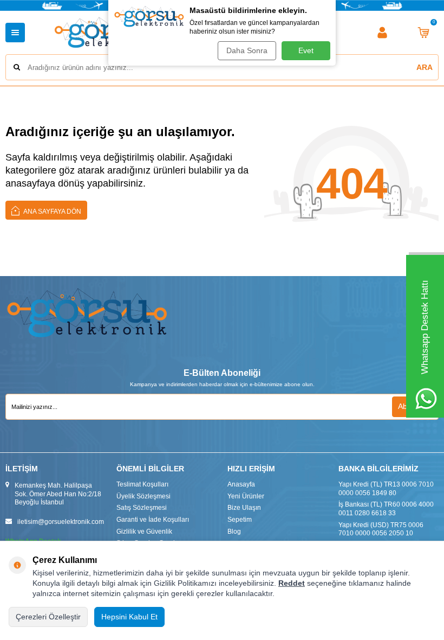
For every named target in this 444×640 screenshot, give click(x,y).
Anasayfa (241, 484)
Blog (234, 531)
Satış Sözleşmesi (141, 507)
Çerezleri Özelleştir (48, 616)
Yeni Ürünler (245, 496)
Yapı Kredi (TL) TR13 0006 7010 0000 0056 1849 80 (386, 489)
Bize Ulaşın (244, 507)
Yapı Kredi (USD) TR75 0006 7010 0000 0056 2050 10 (380, 529)
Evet (306, 50)
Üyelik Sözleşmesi (143, 496)
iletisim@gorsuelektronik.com (60, 522)
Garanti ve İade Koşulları (152, 519)
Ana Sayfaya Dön (51, 211)
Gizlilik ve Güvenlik (144, 531)
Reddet (291, 583)
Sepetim (239, 519)
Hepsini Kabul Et (129, 616)
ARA (424, 67)
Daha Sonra (246, 50)
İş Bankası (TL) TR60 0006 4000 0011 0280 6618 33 (386, 509)
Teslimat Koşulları (142, 484)
